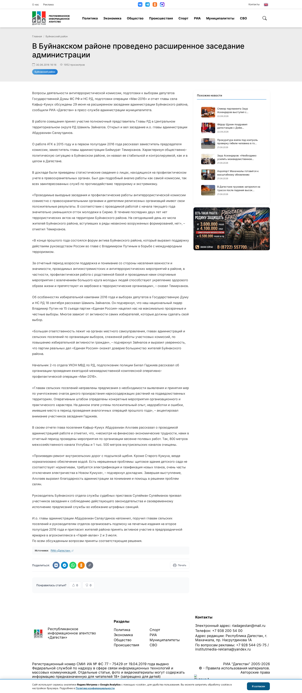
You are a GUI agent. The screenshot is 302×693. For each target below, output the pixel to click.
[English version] (266, 4)
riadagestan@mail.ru (248, 626)
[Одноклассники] (155, 4)
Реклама (48, 4)
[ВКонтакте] (140, 4)
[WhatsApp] (72, 565)
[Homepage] (51, 18)
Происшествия (161, 18)
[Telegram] (147, 4)
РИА (197, 18)
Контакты (254, 4)
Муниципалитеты (220, 18)
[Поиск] (264, 18)
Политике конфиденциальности (95, 688)
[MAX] (162, 5)
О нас (35, 4)
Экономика (112, 18)
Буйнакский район (57, 36)
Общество (135, 18)
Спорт (183, 18)
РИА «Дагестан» (61, 550)
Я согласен (258, 686)
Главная (37, 36)
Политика (90, 18)
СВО (243, 18)
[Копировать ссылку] (89, 565)
